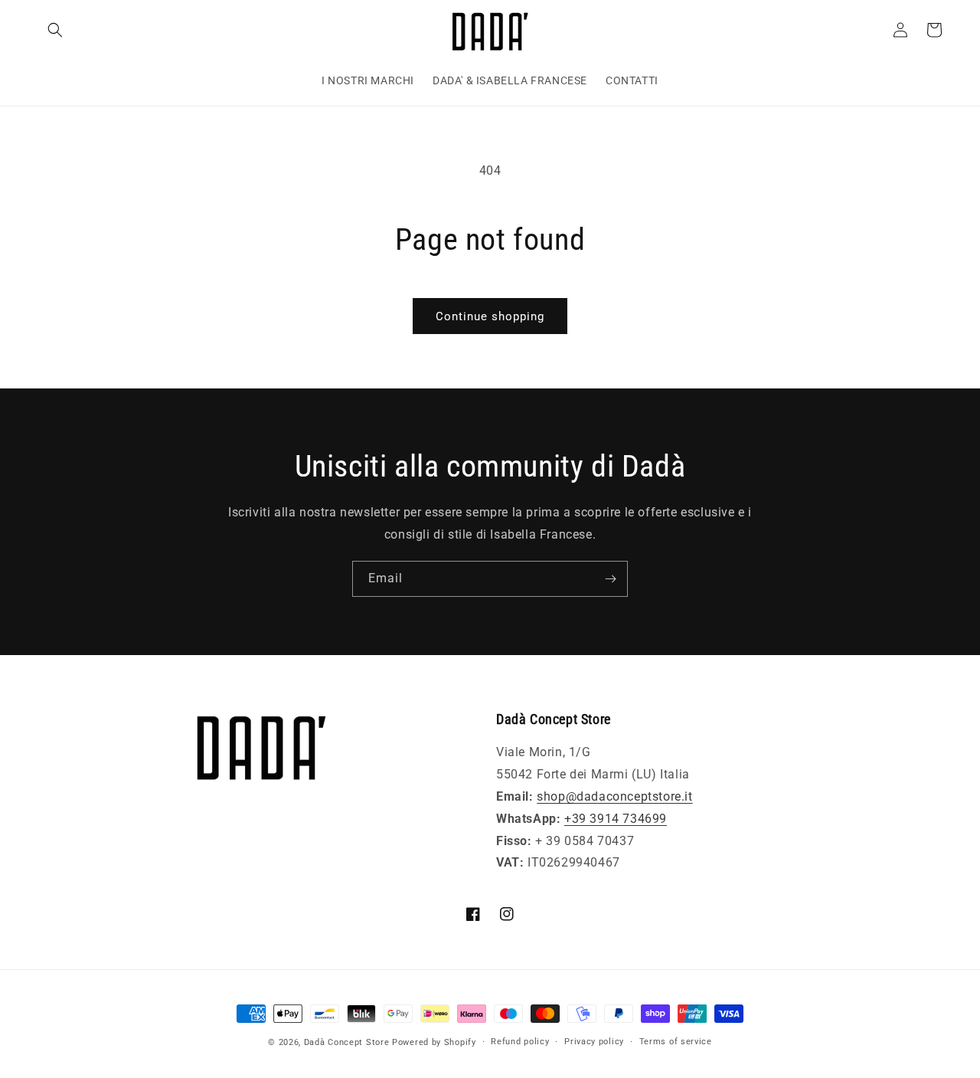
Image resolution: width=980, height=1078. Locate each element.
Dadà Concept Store (347, 1042)
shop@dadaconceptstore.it (614, 796)
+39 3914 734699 (615, 818)
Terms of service (675, 1042)
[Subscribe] (610, 579)
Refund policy (520, 1042)
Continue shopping (490, 316)
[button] (55, 30)
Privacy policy (594, 1042)
